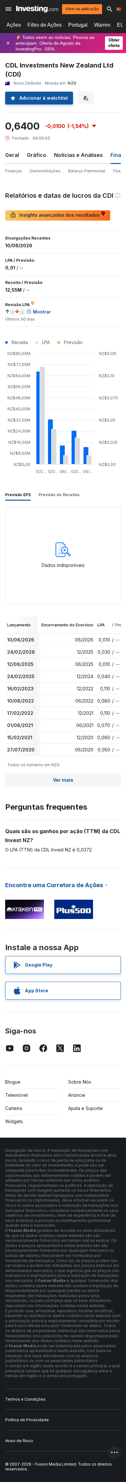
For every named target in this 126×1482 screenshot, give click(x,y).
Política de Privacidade (27, 1419)
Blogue (12, 1082)
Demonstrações (45, 170)
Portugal (78, 25)
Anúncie (76, 1095)
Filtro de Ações (44, 25)
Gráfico (36, 155)
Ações (13, 25)
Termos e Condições (25, 1399)
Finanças (13, 170)
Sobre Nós (79, 1082)
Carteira (13, 1108)
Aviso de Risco (19, 1440)
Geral (12, 155)
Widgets (14, 1121)
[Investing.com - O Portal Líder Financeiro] (37, 9)
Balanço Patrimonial (86, 170)
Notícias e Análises (78, 155)
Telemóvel (16, 1095)
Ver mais (63, 780)
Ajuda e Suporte (85, 1108)
